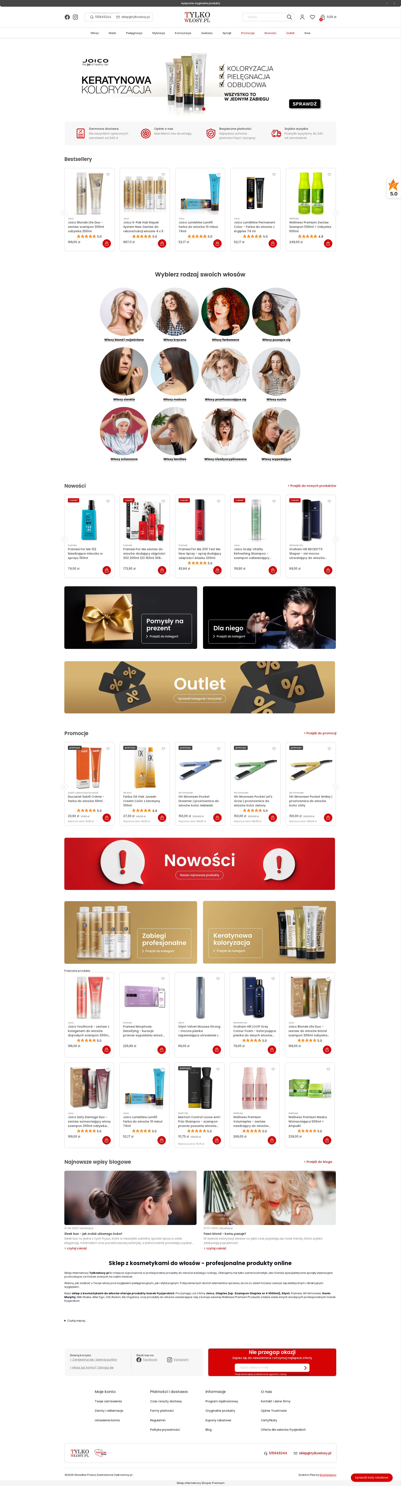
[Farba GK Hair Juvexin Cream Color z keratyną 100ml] (144, 767)
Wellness (294, 218)
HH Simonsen (186, 792)
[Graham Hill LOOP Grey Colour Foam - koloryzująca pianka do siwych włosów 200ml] (254, 997)
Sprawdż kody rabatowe (371, 1478)
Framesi (72, 545)
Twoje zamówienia (108, 1401)
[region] (200, 80)
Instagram (181, 1359)
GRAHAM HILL (296, 545)
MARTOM (183, 1113)
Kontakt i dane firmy (276, 1401)
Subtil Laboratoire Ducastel (83, 792)
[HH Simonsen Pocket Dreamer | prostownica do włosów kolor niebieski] (200, 767)
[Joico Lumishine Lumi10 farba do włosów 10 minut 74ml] (200, 193)
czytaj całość (77, 1248)
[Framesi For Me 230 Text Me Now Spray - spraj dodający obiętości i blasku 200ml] (200, 520)
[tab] (190, 109)
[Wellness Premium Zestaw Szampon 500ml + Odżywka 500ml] (310, 193)
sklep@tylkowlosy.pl (136, 17)
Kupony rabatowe (218, 1420)
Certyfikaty (269, 1420)
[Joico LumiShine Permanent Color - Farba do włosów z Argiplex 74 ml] (255, 193)
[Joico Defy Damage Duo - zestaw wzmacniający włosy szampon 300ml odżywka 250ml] (89, 1088)
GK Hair (127, 792)
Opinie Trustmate (274, 1411)
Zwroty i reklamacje (109, 1411)
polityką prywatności (298, 1374)
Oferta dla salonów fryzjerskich (283, 1430)
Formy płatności (162, 1411)
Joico (71, 218)
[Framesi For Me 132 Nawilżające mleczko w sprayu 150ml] (89, 520)
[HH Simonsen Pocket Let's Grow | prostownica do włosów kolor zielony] (255, 767)
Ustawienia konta (107, 1420)
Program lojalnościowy (222, 1401)
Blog (209, 1430)
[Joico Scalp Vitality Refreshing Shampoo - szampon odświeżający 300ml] (255, 520)
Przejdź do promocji (321, 733)
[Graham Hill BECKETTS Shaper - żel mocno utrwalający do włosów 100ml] (310, 520)
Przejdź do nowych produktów (313, 486)
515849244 (103, 17)
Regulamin (158, 1420)
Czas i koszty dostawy (166, 1401)
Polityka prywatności (165, 1430)
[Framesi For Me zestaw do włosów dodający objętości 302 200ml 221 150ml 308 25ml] (144, 520)
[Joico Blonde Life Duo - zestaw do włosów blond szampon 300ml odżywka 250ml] (309, 997)
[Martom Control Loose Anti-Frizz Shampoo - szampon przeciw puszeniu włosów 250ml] (199, 1088)
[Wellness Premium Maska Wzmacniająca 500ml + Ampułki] (309, 1088)
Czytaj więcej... (77, 1321)
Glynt (181, 1022)
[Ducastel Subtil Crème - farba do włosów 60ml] (89, 767)
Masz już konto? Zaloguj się (93, 1367)
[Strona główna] (197, 17)
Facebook (150, 1359)
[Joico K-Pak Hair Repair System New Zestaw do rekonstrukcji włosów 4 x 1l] (144, 193)
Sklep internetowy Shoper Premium (201, 1483)
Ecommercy (328, 1475)
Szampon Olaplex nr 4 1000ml (257, 1293)
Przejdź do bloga (319, 1162)
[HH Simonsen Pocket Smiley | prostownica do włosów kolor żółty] (310, 767)
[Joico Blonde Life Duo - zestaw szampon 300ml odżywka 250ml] (89, 193)
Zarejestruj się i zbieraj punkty (94, 1359)
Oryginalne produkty (220, 1411)
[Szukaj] (289, 17)
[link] (200, 80)
